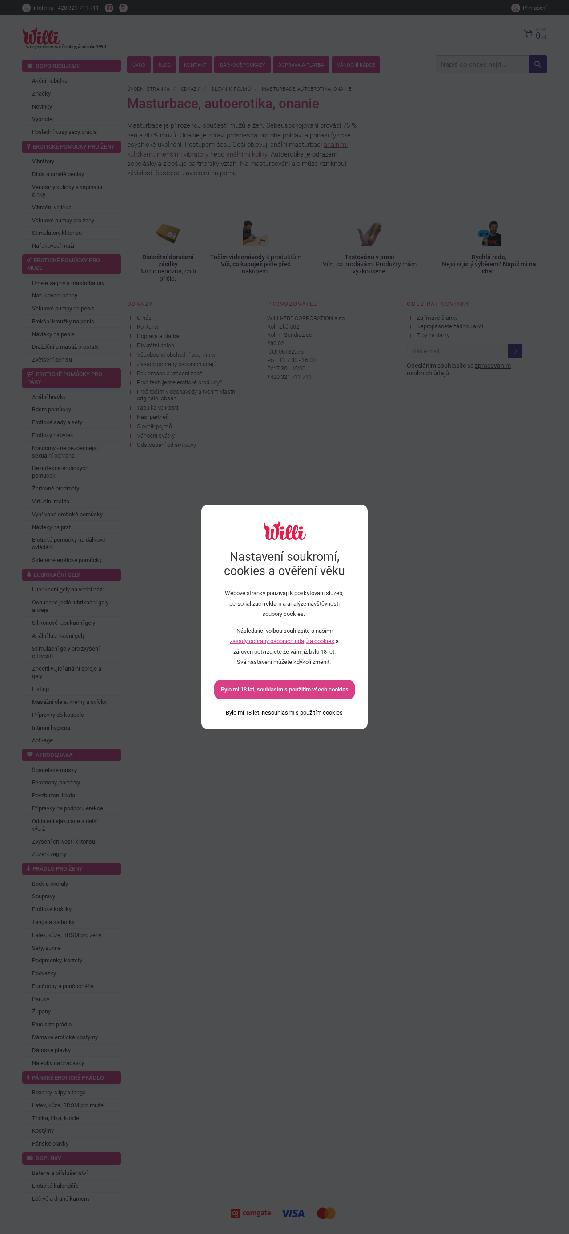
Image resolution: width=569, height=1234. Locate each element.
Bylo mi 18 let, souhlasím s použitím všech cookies (285, 689)
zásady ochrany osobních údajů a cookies (282, 641)
